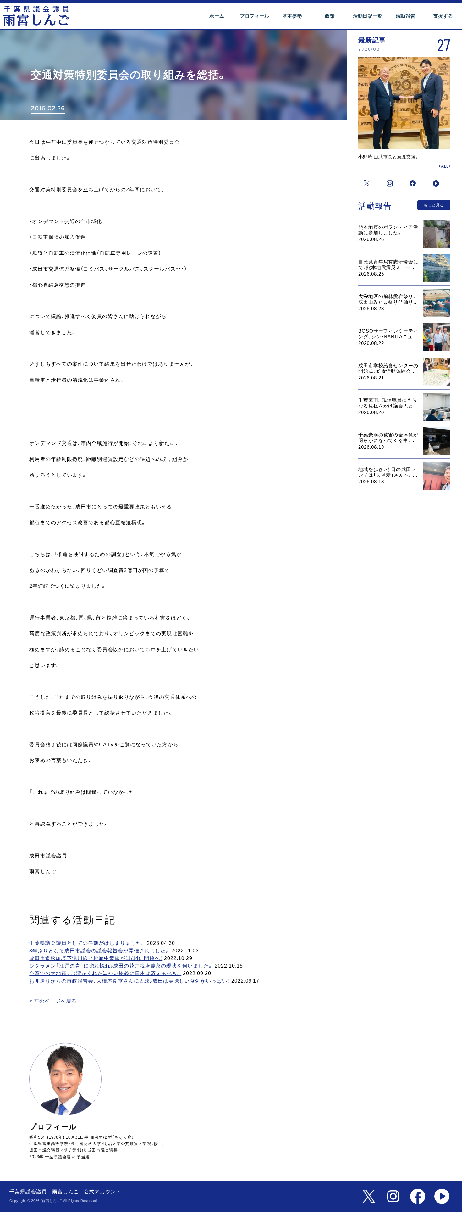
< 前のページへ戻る (53, 1001)
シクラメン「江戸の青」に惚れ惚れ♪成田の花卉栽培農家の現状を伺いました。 (121, 965)
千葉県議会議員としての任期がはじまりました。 (87, 943)
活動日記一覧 (367, 16)
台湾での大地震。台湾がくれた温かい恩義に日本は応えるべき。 (105, 973)
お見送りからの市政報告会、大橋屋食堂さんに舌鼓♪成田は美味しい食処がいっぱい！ (129, 981)
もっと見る (434, 205)
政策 (330, 16)
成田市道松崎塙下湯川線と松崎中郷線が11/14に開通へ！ (95, 958)
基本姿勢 (292, 16)
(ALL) (444, 166)
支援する (443, 16)
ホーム (216, 16)
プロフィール (254, 16)
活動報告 (405, 16)
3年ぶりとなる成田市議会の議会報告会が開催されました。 (99, 950)
